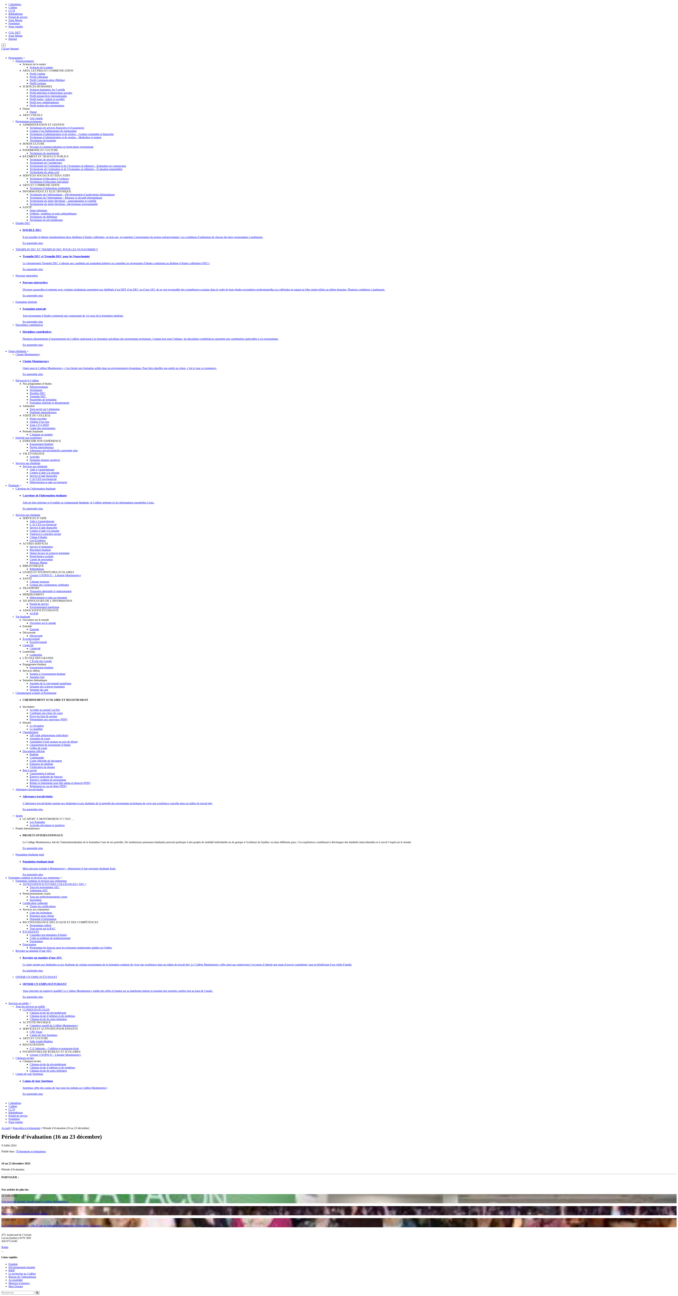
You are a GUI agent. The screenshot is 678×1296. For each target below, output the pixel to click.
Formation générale (26, 301)
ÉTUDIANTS (31, 931)
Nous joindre (15, 26)
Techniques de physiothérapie (46, 219)
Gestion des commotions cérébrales (49, 584)
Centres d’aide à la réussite (44, 472)
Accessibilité (15, 1280)
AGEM (34, 613)
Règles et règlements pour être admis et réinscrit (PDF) (60, 783)
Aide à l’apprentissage (42, 469)
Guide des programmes (42, 428)
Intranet (12, 38)
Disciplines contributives (29, 324)
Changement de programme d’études (50, 744)
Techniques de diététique (43, 216)
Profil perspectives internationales (48, 95)
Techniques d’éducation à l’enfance (49, 178)
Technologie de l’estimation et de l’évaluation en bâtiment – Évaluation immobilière (76, 169)
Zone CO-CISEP (39, 425)
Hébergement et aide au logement (48, 482)
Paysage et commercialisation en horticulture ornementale (61, 146)
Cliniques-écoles (25, 1058)
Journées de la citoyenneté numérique (50, 683)
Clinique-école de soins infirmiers (48, 1019)
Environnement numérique (44, 607)
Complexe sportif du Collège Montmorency (54, 1025)
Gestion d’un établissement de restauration (53, 130)
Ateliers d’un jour (39, 421)
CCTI (11, 10)
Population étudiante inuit (30, 854)
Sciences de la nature (41, 67)
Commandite (37, 757)
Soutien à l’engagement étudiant (47, 673)
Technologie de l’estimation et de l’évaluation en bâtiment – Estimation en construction (78, 165)
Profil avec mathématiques (44, 102)
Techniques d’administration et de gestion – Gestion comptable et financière (72, 134)
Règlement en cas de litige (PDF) (48, 786)
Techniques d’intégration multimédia (50, 188)
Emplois (13, 1264)
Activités (35, 456)
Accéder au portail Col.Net (45, 709)
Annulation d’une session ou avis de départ (54, 741)
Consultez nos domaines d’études (48, 934)
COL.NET (14, 32)
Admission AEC (39, 890)
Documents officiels (34, 751)
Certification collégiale (35, 903)
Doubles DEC (38, 393)
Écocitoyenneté (31, 638)
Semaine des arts (39, 689)
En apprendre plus (33, 243)
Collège (12, 7)
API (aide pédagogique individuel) (49, 735)
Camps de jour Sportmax (43, 1035)
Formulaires (36, 941)
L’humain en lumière (41, 434)
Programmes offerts (40, 925)
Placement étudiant (40, 549)
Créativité (28, 645)
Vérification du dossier (42, 767)
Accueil (5, 1128)
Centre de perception (41, 559)
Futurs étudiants (17, 351)
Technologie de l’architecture (46, 162)
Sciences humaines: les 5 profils (47, 89)
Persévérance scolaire (41, 556)
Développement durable (21, 1267)
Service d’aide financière (43, 475)
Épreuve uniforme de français (46, 776)
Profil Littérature (39, 76)
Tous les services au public (30, 1006)
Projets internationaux (42, 447)
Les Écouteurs (38, 540)
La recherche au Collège (22, 1273)
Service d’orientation (41, 546)
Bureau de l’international (22, 1276)
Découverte (36, 635)
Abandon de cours (40, 738)
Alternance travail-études (43, 450)
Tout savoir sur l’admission (45, 409)
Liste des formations (41, 912)
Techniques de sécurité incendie (47, 159)
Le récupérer (37, 725)
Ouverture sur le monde (43, 623)
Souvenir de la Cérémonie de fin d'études (24, 1213)
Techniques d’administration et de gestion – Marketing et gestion (65, 137)
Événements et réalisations (31, 1151)
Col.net (5, 48)
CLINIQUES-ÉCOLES (36, 1009)
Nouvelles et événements (26, 1128)
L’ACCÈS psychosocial (43, 479)
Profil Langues (38, 83)
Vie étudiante (23, 616)
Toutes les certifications (43, 906)
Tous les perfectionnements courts (48, 896)
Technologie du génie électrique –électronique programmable (64, 204)
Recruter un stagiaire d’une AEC (34, 950)
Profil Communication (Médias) (47, 80)
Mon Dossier (15, 1286)
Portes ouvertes (38, 418)
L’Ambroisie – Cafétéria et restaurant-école (54, 1048)
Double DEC (23, 223)
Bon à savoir (30, 770)
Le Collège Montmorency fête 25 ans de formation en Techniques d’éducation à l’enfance (51, 1225)
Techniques (36, 390)
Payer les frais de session (43, 716)
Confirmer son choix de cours (46, 713)
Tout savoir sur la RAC (43, 928)
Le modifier (36, 728)
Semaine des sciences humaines (47, 686)
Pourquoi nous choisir (42, 915)
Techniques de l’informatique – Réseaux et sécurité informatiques (66, 197)
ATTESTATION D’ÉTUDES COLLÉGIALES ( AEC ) (54, 884)
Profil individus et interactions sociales (51, 92)
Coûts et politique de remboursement (50, 938)
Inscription (35, 899)
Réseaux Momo (38, 562)
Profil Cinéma (37, 73)
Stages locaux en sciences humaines (50, 553)
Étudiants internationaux (43, 412)
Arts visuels (36, 118)
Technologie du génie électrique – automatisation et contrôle (63, 200)
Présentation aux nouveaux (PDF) (48, 719)
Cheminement (30, 732)
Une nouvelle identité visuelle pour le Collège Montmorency (35, 1201)
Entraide (34, 629)
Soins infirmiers (38, 210)
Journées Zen (37, 677)
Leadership (36, 654)
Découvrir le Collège (27, 380)
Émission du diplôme (41, 763)
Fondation (14, 23)
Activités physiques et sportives (47, 825)
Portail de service (18, 17)
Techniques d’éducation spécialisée (49, 181)
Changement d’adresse (42, 773)
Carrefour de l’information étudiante (36, 488)
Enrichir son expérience (29, 437)
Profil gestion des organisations (47, 105)
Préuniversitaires (25, 61)
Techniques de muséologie (44, 153)
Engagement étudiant (41, 444)
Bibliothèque (15, 13)
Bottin (4, 1247)
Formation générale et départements (49, 402)
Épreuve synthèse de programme (48, 779)
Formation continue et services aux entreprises (34, 877)
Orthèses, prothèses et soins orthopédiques (53, 213)
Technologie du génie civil (44, 172)
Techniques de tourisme (43, 140)
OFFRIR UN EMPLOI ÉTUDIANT (36, 976)
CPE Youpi (36, 1031)
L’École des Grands (41, 661)
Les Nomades (37, 822)
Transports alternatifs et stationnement (51, 591)
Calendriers (14, 4)
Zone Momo (15, 20)
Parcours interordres (27, 275)
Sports (19, 815)
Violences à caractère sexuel (45, 533)
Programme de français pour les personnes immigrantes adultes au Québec (71, 947)
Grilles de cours (38, 748)
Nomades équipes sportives (45, 459)
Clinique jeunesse (39, 581)
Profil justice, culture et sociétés (47, 99)
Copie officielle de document (46, 760)
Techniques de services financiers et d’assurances (57, 127)
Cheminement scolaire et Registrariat (36, 692)
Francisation (29, 944)
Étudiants (14, 485)
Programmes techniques (29, 121)
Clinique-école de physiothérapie (48, 1012)
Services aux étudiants (28, 463)
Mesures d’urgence (19, 1283)
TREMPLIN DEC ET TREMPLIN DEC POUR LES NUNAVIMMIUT (57, 249)
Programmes (15, 57)
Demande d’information (43, 919)
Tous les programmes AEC (45, 887)
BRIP (11, 1270)
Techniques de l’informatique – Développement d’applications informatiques (72, 194)
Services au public (18, 1003)
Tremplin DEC (38, 396)
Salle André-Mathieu (41, 1041)
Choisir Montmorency (28, 354)
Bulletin (34, 754)
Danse (33, 111)
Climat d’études (38, 537)
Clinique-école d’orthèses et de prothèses (52, 1015)
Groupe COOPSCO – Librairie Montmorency (55, 575)
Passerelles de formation (43, 399)
